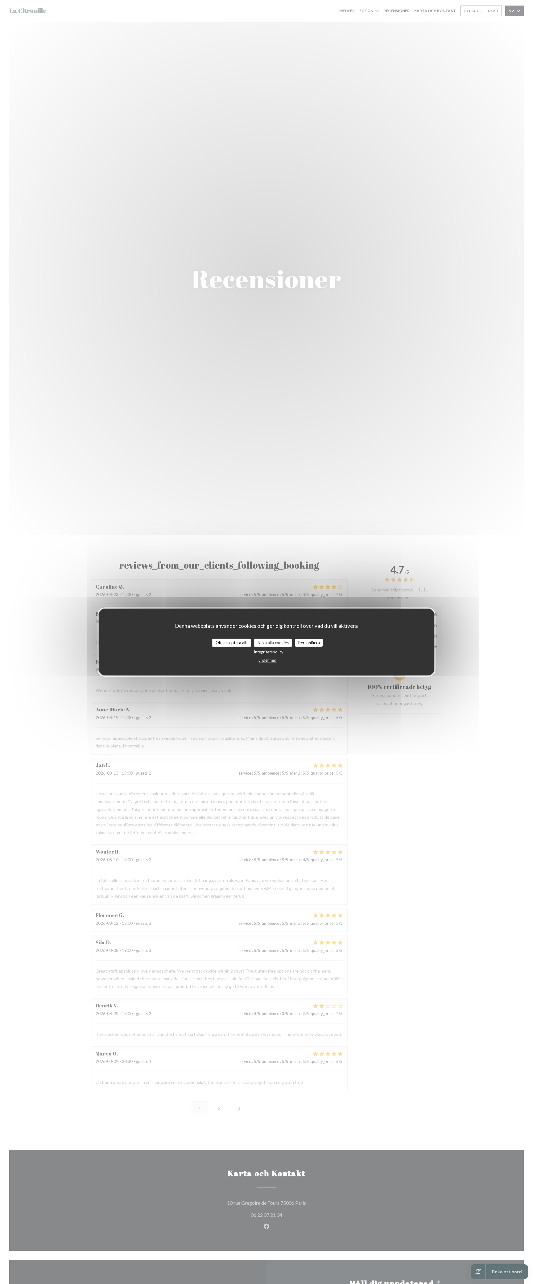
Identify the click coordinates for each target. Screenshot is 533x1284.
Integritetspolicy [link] (268, 652)
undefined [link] (267, 660)
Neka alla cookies (273, 642)
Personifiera (309, 642)
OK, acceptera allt (232, 642)
